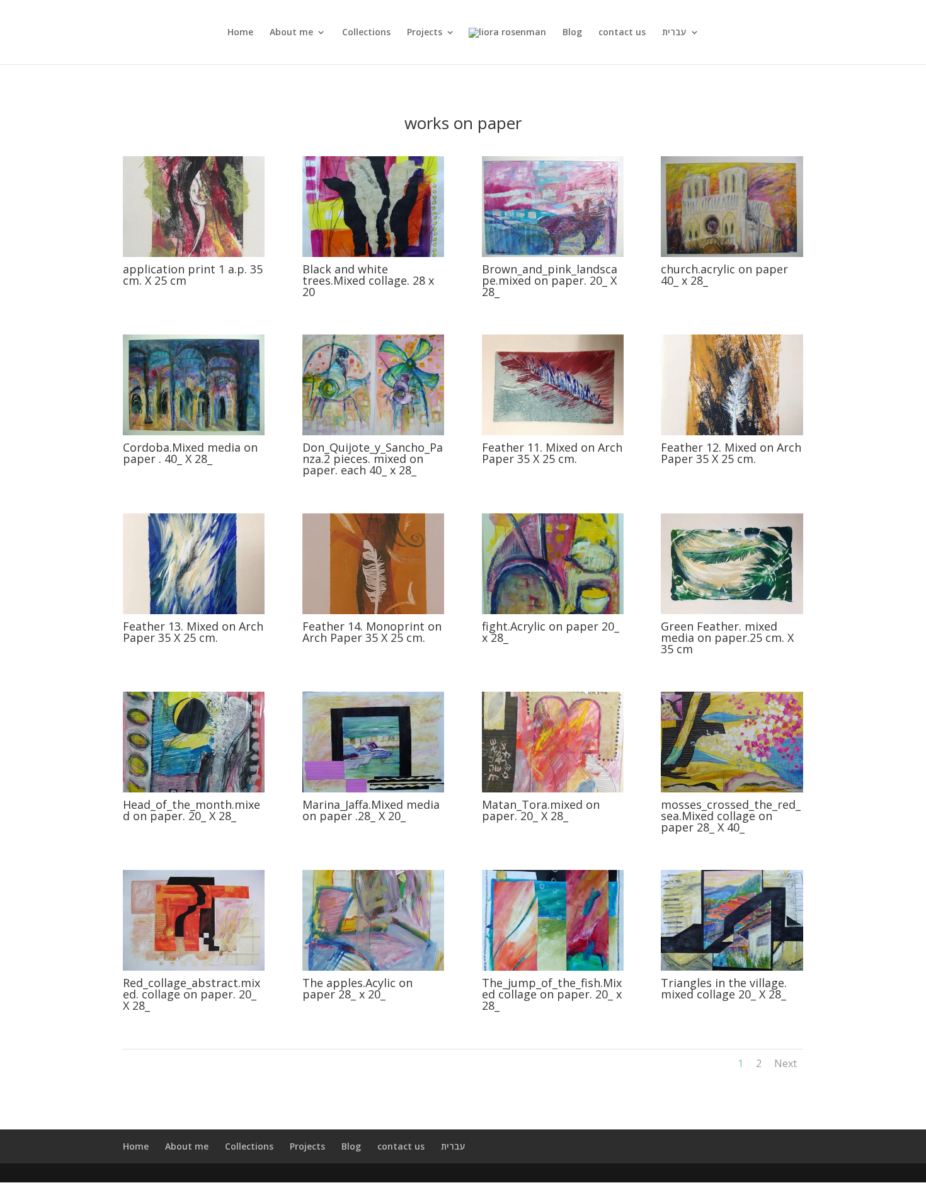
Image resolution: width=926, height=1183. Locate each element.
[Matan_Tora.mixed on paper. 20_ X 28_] (553, 789)
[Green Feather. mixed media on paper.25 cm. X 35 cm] (732, 611)
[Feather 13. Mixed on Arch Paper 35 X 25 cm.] (194, 611)
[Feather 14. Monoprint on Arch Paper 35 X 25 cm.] (373, 611)
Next (785, 1063)
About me (291, 33)
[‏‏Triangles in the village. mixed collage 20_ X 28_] (732, 967)
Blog (572, 33)
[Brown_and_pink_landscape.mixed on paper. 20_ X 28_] (553, 254)
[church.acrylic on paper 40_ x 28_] (732, 254)
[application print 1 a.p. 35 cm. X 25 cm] (194, 254)
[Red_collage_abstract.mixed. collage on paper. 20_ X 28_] (194, 967)
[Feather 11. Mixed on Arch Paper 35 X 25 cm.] (553, 432)
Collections (366, 33)
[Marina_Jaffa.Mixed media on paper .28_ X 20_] (373, 789)
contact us (622, 33)
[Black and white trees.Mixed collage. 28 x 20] (373, 254)
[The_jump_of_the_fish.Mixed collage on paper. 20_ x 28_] (553, 967)
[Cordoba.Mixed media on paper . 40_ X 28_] (194, 432)
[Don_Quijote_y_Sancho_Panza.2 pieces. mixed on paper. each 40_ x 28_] (373, 432)
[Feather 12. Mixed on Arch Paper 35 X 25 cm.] (732, 432)
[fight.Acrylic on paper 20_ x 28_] (553, 611)
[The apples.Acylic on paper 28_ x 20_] (373, 967)
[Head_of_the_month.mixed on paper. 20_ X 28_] (194, 789)
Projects (424, 33)
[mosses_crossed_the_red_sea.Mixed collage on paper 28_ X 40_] (732, 789)
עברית (674, 33)
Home (240, 33)
